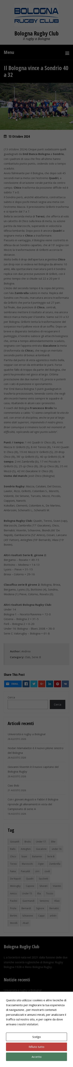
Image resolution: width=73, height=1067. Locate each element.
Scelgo (36, 1037)
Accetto (37, 1057)
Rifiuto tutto (36, 1047)
